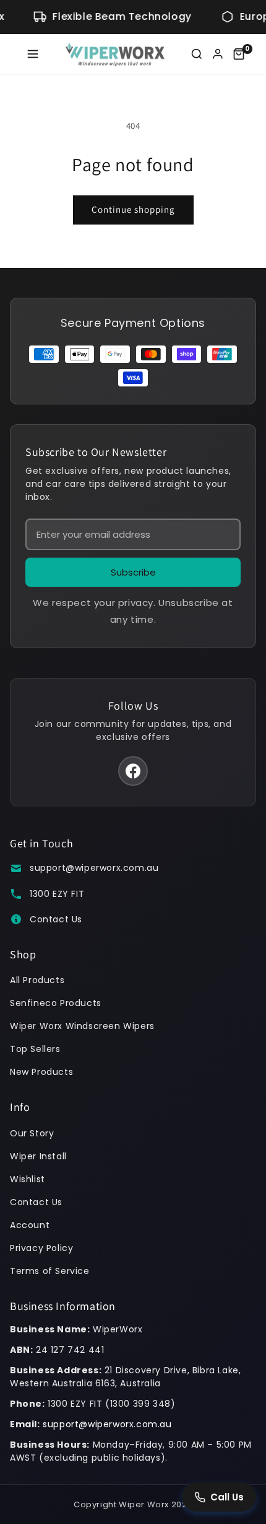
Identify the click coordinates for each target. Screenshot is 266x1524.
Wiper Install (38, 1156)
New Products (41, 1072)
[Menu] (32, 54)
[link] (239, 54)
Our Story (32, 1133)
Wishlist (27, 1179)
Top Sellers (35, 1049)
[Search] (197, 54)
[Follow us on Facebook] (133, 771)
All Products (37, 980)
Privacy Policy (41, 1248)
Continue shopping (133, 209)
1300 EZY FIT (57, 894)
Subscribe (133, 572)
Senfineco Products (55, 1003)
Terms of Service (50, 1271)
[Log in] (218, 54)
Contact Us (56, 919)
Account (29, 1225)
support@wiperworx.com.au (94, 868)
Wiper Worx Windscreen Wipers (82, 1026)
